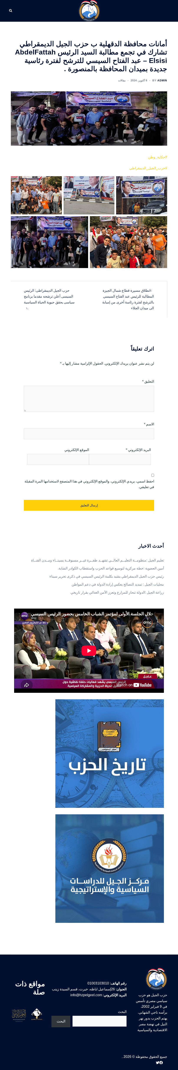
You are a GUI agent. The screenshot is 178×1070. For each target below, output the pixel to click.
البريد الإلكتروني (138, 450)
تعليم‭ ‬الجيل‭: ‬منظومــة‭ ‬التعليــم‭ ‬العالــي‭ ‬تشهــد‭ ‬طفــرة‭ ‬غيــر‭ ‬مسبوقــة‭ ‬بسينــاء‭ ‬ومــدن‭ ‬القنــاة (97, 560)
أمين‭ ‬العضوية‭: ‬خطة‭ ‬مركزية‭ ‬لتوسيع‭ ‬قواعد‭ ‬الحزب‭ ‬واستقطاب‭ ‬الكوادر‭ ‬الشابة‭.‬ (111, 568)
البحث (122, 1012)
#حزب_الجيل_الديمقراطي (148, 168)
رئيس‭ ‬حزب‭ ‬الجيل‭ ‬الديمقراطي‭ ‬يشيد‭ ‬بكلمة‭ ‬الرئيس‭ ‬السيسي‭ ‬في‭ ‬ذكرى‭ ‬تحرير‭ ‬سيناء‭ (106, 576)
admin (162, 80)
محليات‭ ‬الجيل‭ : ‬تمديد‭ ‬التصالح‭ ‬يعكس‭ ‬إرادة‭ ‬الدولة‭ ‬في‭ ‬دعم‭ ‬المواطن (118, 584)
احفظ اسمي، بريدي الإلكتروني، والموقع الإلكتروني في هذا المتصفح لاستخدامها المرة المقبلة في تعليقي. (89, 484)
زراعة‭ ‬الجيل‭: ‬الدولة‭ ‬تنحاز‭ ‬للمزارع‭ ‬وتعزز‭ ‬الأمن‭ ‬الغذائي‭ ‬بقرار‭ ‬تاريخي (117, 592)
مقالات (121, 80)
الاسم (149, 424)
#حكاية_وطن (157, 157)
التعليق (148, 381)
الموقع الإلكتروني (76, 450)
